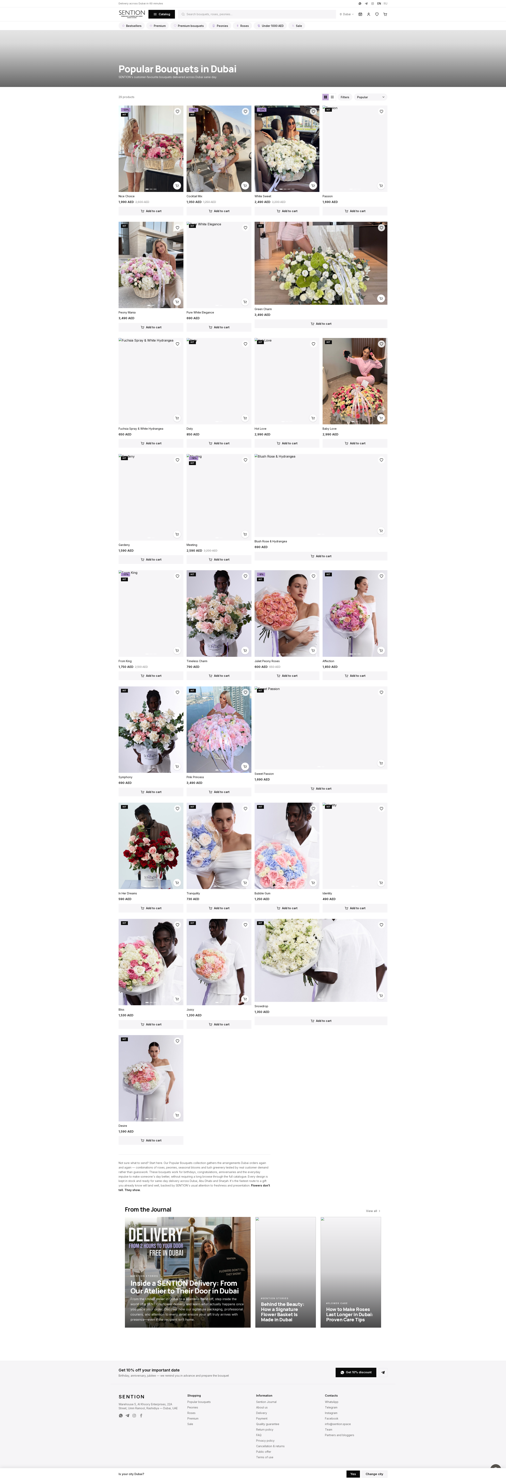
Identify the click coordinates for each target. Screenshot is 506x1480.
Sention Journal (266, 1402)
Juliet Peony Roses (267, 661)
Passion (328, 196)
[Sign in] (368, 14)
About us (262, 1407)
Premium (160, 25)
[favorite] (177, 111)
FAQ (258, 1435)
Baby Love (330, 428)
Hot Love (260, 428)
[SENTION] (132, 14)
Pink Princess (195, 777)
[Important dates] (360, 14)
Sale (299, 25)
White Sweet (263, 196)
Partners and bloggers (339, 1435)
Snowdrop (261, 1006)
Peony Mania (127, 312)
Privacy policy (265, 1440)
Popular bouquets (199, 1402)
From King (125, 661)
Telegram (331, 1407)
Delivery (261, 1413)
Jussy (190, 1009)
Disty (190, 428)
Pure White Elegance (200, 312)
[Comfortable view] (325, 97)
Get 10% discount (359, 1372)
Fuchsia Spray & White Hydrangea (141, 428)
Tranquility (193, 893)
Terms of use (264, 1457)
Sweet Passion (264, 773)
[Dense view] (332, 97)
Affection (328, 661)
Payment (261, 1418)
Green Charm (263, 309)
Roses (244, 25)
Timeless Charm (197, 661)
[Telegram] (366, 3)
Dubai (347, 14)
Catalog (164, 14)
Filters (345, 97)
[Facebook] (141, 1415)
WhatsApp (331, 1402)
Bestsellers (134, 25)
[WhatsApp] (360, 3)
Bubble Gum (262, 893)
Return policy (264, 1429)
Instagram (331, 1413)
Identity (327, 893)
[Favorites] (377, 14)
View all (371, 1211)
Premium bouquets (191, 25)
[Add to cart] (177, 186)
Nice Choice (127, 196)
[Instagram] (372, 3)
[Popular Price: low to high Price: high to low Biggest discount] (370, 97)
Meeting (192, 545)
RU (385, 3)
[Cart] (385, 14)
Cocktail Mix (194, 196)
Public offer (263, 1451)
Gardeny (124, 545)
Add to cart (153, 211)
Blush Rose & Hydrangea (271, 541)
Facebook (331, 1418)
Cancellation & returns (270, 1446)
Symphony (125, 777)
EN (379, 3)
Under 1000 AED (273, 25)
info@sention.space (338, 1424)
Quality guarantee (267, 1424)
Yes (353, 1474)
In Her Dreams (128, 893)
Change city (374, 1474)
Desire (123, 1125)
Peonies (222, 25)
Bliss (121, 1009)
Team (328, 1429)
